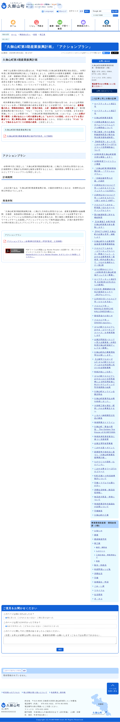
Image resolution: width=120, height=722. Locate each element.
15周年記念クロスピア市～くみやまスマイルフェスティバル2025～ (105, 188)
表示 (116, 15)
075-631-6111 (47, 704)
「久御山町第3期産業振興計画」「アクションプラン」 (105, 171)
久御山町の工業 (101, 515)
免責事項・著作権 (58, 692)
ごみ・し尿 (99, 586)
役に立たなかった (46, 618)
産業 (35, 34)
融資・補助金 (101, 547)
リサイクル (99, 590)
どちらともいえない (27, 618)
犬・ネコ (98, 599)
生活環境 (98, 595)
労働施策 (98, 511)
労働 (96, 578)
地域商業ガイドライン (104, 422)
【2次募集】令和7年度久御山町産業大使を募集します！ (104, 224)
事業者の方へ (25, 34)
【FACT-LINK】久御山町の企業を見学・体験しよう (105, 234)
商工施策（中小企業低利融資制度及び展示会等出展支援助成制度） (104, 134)
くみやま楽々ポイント (104, 448)
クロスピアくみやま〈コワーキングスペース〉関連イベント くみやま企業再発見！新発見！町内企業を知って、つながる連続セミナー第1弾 (104, 256)
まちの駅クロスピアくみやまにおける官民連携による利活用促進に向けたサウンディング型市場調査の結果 (104, 381)
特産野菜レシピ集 (102, 569)
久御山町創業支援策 (103, 118)
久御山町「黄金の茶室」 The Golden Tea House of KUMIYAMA (104, 429)
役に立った (11, 618)
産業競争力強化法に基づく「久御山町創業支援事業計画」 (104, 455)
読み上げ (63, 11)
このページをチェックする (12, 670)
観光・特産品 (100, 565)
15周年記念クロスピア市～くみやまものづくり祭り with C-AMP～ (104, 198)
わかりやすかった (14, 626)
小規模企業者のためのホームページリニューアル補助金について (104, 125)
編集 (24, 670)
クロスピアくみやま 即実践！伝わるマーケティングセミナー (104, 207)
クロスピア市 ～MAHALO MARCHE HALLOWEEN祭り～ (104, 309)
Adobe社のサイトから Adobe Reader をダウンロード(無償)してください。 (53, 256)
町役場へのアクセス (11, 692)
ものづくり (100, 551)
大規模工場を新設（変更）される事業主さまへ (104, 408)
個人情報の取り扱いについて (35, 692)
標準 (81, 11)
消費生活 (98, 574)
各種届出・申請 (101, 582)
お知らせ (98, 531)
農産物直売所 (100, 539)
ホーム (14, 34)
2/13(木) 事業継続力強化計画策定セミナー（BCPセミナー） (104, 292)
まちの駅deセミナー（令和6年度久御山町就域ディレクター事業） (105, 272)
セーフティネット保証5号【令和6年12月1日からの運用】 (105, 282)
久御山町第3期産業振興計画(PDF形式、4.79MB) (30, 136)
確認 (60, 649)
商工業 (42, 34)
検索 (116, 11)
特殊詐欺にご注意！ (103, 372)
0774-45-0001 (61, 704)
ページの (112, 690)
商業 (98, 561)
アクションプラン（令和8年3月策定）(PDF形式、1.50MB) (34, 241)
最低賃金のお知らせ (103, 316)
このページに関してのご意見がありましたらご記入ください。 (32, 631)
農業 (96, 535)
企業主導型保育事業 (103, 443)
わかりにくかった (52, 626)
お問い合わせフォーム (104, 91)
